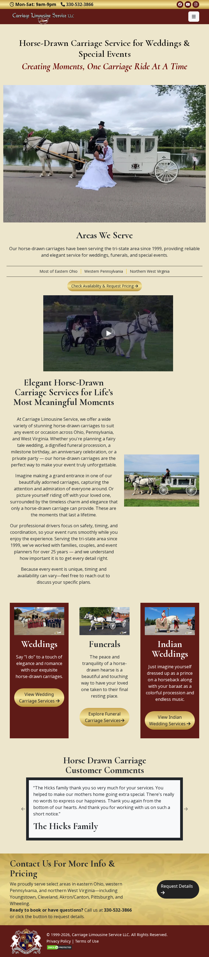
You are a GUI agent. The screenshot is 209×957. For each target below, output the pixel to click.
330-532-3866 (118, 910)
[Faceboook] (180, 4)
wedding (34, 445)
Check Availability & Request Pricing (103, 285)
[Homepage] (43, 16)
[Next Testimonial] (186, 809)
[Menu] (193, 16)
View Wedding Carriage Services (37, 697)
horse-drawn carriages (76, 426)
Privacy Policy (59, 941)
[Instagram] (196, 4)
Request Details (177, 886)
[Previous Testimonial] (23, 809)
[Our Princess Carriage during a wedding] (108, 297)
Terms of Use (87, 941)
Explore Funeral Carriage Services (103, 717)
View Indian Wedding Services (168, 720)
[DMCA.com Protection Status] (59, 947)
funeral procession (86, 445)
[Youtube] (187, 4)
